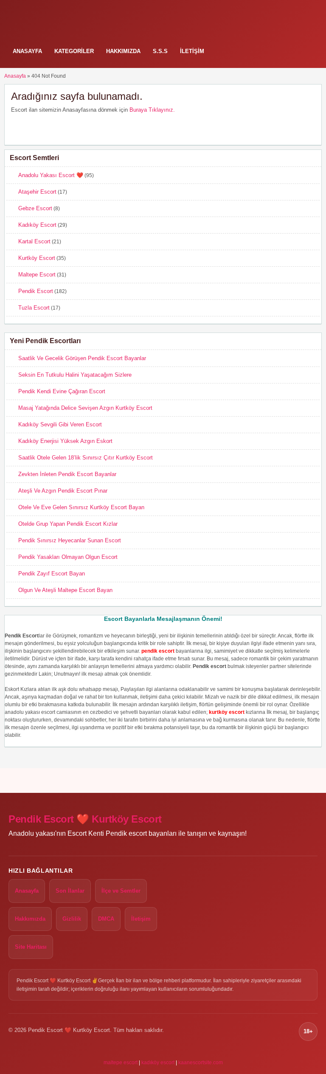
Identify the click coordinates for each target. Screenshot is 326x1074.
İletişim (192, 51)
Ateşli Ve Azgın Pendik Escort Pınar (62, 491)
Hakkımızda (123, 51)
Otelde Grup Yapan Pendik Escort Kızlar (68, 524)
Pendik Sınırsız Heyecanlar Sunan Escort (69, 540)
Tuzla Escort (34, 307)
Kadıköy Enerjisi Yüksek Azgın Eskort (65, 441)
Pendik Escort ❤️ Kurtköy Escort (85, 819)
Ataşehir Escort (37, 192)
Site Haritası (31, 947)
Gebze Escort (35, 208)
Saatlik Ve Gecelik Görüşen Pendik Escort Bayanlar (82, 358)
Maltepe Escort (37, 274)
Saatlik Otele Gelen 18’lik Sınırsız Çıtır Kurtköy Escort (85, 457)
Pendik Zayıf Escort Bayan (51, 573)
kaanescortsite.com (200, 1063)
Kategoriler (74, 51)
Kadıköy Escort (37, 225)
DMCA (106, 919)
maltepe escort (121, 1063)
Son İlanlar (70, 891)
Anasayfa (27, 51)
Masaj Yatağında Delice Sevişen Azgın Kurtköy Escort (85, 408)
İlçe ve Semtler (121, 891)
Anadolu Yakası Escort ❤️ (50, 175)
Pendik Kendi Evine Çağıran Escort (61, 391)
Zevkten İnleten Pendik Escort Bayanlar (67, 474)
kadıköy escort (157, 1063)
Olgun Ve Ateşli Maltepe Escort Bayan (65, 590)
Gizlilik (71, 919)
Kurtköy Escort (36, 258)
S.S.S (160, 51)
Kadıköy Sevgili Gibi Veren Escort (60, 424)
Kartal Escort (34, 241)
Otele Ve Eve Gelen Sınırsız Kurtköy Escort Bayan (81, 507)
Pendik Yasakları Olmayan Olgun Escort (68, 557)
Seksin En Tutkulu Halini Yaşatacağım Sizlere (75, 375)
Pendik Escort (35, 291)
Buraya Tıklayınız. (152, 110)
